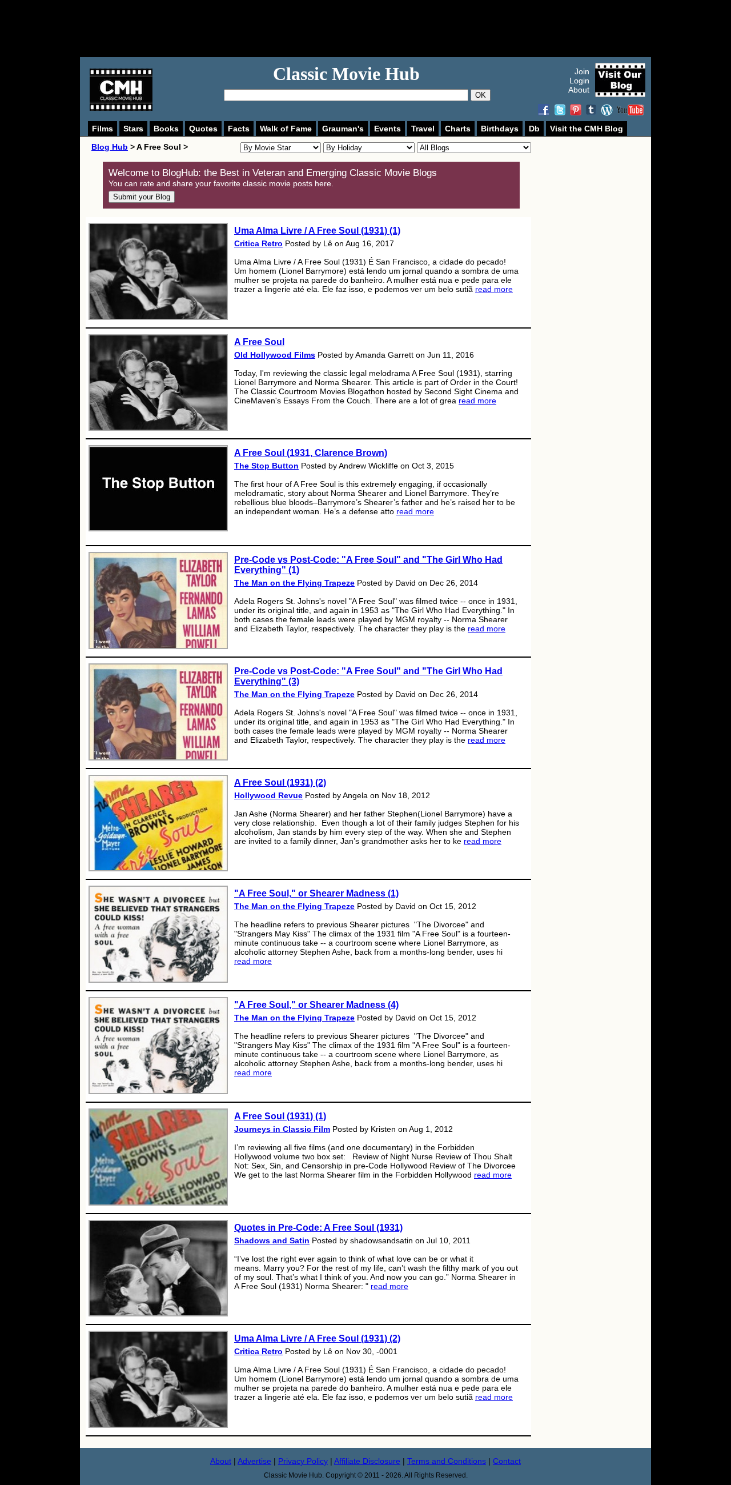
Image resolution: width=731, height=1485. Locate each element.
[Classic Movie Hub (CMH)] (121, 108)
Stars (133, 128)
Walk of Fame (286, 128)
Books (166, 128)
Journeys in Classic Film (282, 1129)
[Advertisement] (378, 28)
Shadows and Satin (272, 1240)
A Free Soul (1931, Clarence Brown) (310, 453)
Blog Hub (109, 146)
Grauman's (343, 128)
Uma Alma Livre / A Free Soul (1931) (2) (317, 1338)
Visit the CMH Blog (586, 128)
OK (480, 95)
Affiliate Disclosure (367, 1461)
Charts (458, 128)
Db (534, 128)
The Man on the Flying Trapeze (294, 582)
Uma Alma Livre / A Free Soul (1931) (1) (317, 230)
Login (579, 80)
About (578, 89)
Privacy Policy (303, 1461)
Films (102, 128)
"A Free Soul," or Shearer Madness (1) (316, 893)
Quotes (203, 128)
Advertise (254, 1461)
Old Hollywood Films (274, 354)
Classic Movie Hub (346, 73)
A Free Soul (259, 342)
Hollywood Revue (268, 795)
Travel (423, 128)
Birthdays (500, 128)
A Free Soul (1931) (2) (280, 782)
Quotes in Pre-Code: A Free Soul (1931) (318, 1227)
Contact (507, 1461)
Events (387, 128)
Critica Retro (258, 243)
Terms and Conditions (446, 1461)
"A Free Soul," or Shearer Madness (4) (316, 1005)
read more (494, 289)
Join (582, 71)
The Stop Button (266, 465)
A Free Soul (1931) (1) (280, 1116)
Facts (239, 128)
